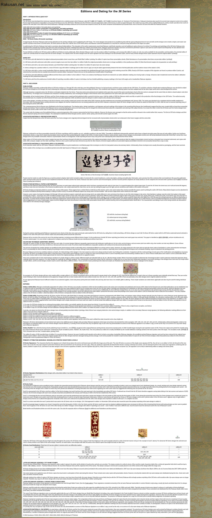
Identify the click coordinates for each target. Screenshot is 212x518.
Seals (86, 408)
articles (36, 5)
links (51, 5)
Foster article (89, 483)
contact (57, 5)
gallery (44, 5)
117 (120, 275)
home (29, 5)
